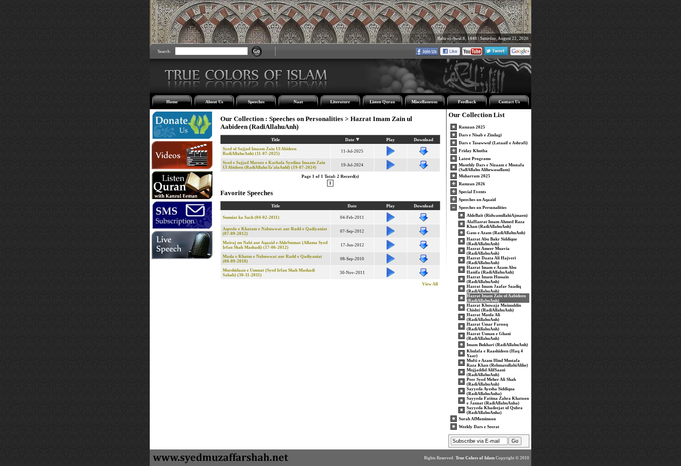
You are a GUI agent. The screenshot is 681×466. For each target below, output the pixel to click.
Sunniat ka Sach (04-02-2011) (251, 217)
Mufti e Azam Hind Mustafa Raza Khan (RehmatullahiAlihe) (497, 362)
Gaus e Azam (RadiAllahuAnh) (496, 232)
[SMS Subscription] (182, 227)
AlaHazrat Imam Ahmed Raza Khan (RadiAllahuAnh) (496, 224)
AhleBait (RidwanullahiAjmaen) (497, 215)
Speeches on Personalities (482, 207)
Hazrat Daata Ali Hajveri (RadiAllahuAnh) (491, 260)
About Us (214, 101)
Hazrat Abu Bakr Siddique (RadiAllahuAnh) (492, 241)
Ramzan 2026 (472, 183)
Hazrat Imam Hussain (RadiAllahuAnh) (488, 279)
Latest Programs (475, 158)
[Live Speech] (182, 257)
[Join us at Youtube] (472, 53)
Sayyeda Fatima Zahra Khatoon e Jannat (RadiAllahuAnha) (498, 400)
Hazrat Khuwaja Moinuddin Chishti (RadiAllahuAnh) (494, 307)
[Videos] (182, 167)
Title (275, 139)
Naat (298, 101)
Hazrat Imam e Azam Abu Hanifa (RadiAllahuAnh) (491, 269)
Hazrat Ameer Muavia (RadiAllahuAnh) (488, 250)
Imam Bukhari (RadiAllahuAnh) (497, 344)
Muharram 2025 (474, 175)
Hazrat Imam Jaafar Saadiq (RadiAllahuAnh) (494, 288)
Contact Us (509, 101)
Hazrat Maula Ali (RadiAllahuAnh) (483, 317)
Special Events (472, 191)
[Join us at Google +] (520, 53)
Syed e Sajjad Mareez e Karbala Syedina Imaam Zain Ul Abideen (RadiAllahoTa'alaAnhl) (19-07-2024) (274, 165)
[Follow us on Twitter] (496, 53)
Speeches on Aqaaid (477, 199)
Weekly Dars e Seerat (479, 426)
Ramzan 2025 (472, 127)
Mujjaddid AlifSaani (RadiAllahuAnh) (486, 372)
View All (430, 283)
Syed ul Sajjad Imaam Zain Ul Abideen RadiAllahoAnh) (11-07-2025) (259, 151)
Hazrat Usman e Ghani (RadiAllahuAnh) (489, 336)
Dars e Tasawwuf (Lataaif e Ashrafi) (493, 142)
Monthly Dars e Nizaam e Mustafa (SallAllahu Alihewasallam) (491, 167)
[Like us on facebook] (450, 53)
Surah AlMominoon (477, 418)
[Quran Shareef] (182, 197)
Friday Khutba (473, 150)
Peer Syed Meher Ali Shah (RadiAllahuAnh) (491, 381)
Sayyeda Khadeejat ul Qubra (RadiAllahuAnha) (495, 410)
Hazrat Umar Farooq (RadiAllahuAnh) (487, 326)
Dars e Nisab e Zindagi (480, 134)
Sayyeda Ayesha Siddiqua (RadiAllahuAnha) (491, 391)
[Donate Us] (182, 137)
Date (349, 139)
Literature (340, 101)
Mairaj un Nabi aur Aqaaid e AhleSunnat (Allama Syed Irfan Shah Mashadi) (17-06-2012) (275, 245)
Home (172, 101)
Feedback (467, 101)
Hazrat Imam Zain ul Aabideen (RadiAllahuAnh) (496, 298)
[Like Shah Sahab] (427, 53)
